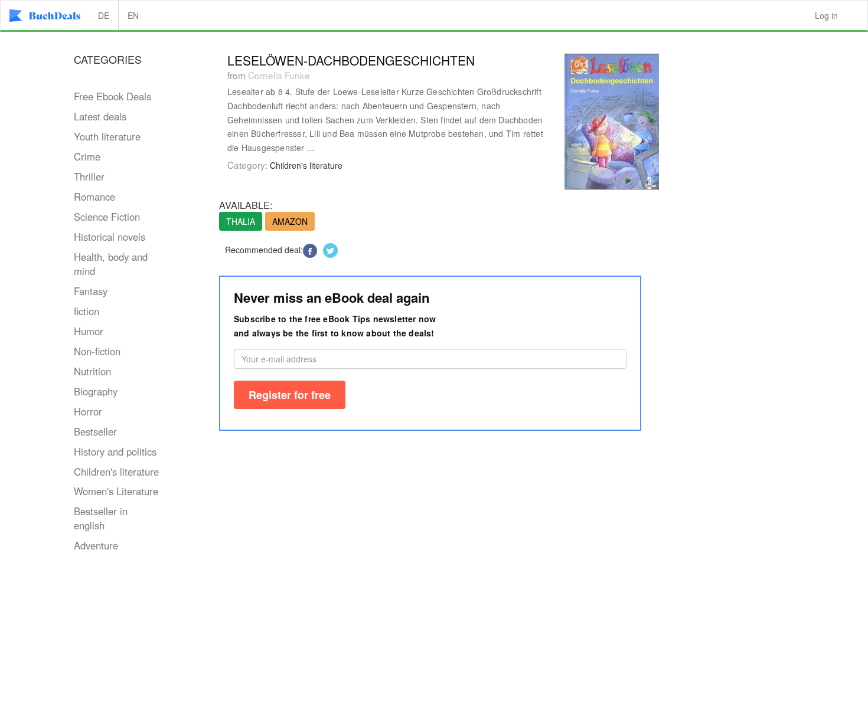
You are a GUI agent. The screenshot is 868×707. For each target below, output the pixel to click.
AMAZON (290, 221)
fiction (86, 311)
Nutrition (92, 371)
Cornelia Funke (279, 74)
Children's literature (116, 471)
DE (103, 15)
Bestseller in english (101, 518)
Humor (88, 331)
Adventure (96, 545)
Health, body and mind (111, 264)
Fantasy (90, 291)
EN (133, 15)
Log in (826, 15)
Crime (87, 156)
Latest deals (100, 116)
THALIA (240, 221)
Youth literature (107, 136)
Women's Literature (116, 491)
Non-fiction (97, 351)
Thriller (89, 176)
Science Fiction (107, 217)
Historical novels (109, 237)
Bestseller (95, 431)
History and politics (115, 451)
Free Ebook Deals (112, 96)
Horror (88, 411)
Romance (94, 196)
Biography (96, 391)
